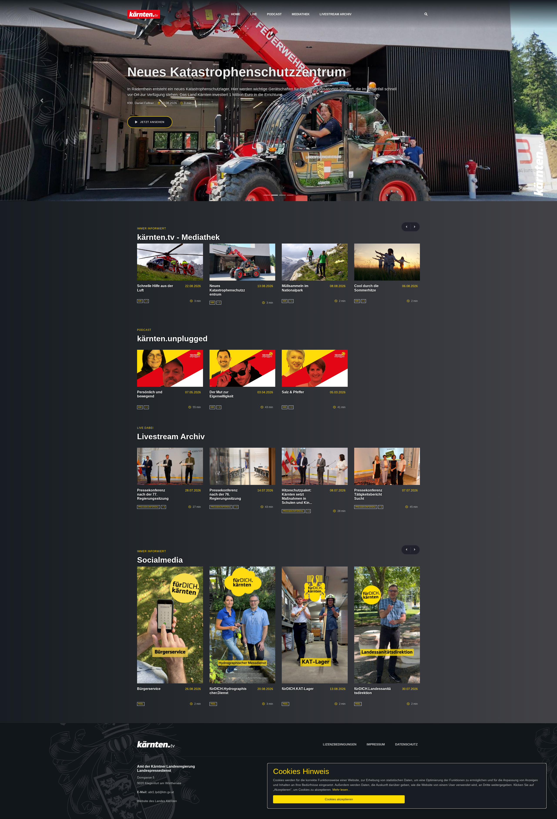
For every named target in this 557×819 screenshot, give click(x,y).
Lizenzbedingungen (339, 744)
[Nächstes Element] (515, 100)
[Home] (143, 14)
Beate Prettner (145, 103)
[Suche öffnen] (427, 14)
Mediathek (301, 14)
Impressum (376, 744)
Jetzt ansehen (151, 122)
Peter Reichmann (169, 103)
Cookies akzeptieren (339, 799)
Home (235, 14)
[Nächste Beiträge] (414, 227)
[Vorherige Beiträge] (408, 227)
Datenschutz (406, 744)
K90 (130, 103)
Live (253, 14)
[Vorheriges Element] (42, 100)
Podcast (274, 14)
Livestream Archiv (335, 14)
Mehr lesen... (341, 789)
